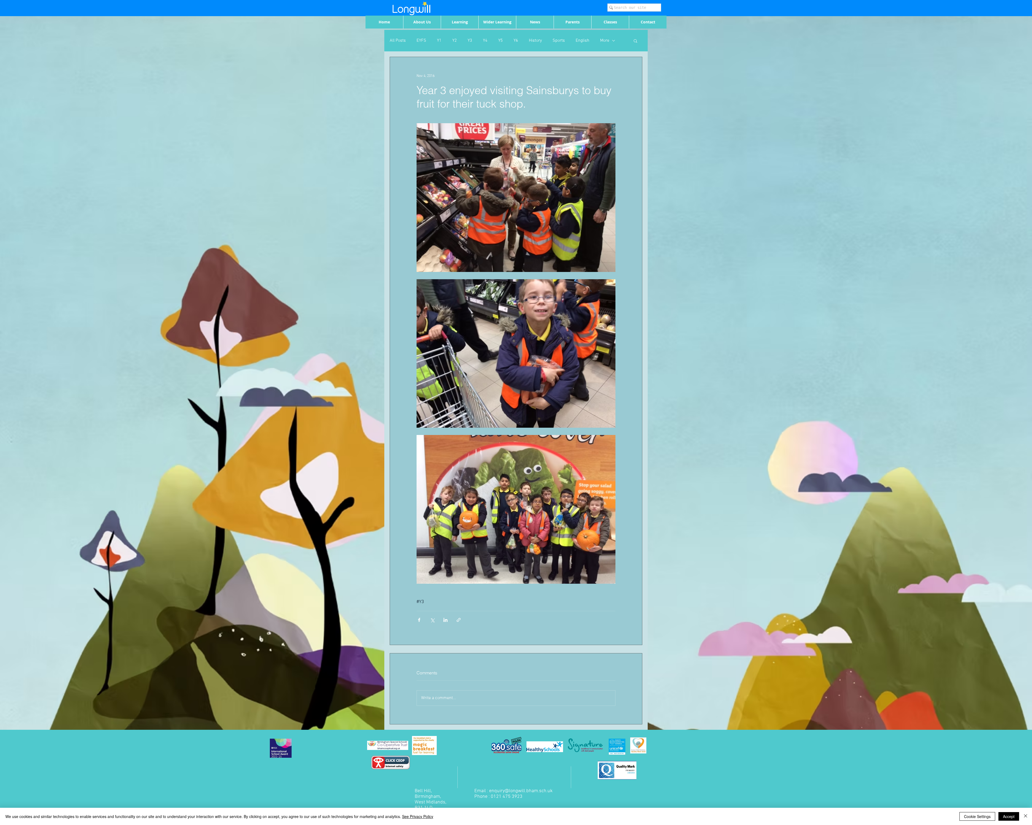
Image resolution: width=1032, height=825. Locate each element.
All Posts (398, 40)
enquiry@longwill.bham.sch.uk (521, 791)
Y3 (470, 40)
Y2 (454, 40)
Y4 (485, 40)
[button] (635, 40)
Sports (559, 40)
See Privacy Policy (417, 816)
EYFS (421, 40)
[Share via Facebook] (419, 619)
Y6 (516, 40)
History (535, 40)
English (582, 40)
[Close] (1025, 816)
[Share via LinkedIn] (445, 619)
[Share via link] (458, 619)
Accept (1009, 816)
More (604, 40)
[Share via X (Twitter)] (432, 619)
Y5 (500, 40)
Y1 (439, 40)
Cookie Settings (977, 816)
